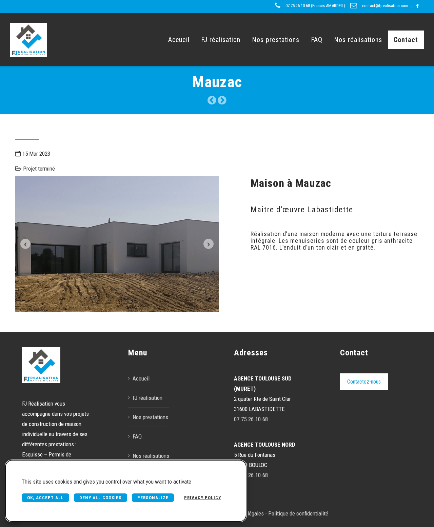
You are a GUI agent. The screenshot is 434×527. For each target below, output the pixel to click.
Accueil (179, 40)
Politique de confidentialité (298, 513)
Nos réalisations (358, 40)
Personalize (153, 497)
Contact (406, 40)
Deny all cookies (100, 497)
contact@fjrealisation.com (385, 5)
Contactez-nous (364, 381)
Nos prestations (275, 40)
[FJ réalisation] (28, 39)
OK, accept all (45, 497)
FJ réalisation (220, 40)
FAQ (316, 40)
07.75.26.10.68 (251, 419)
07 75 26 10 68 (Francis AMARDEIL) (315, 5)
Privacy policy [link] (202, 497)
